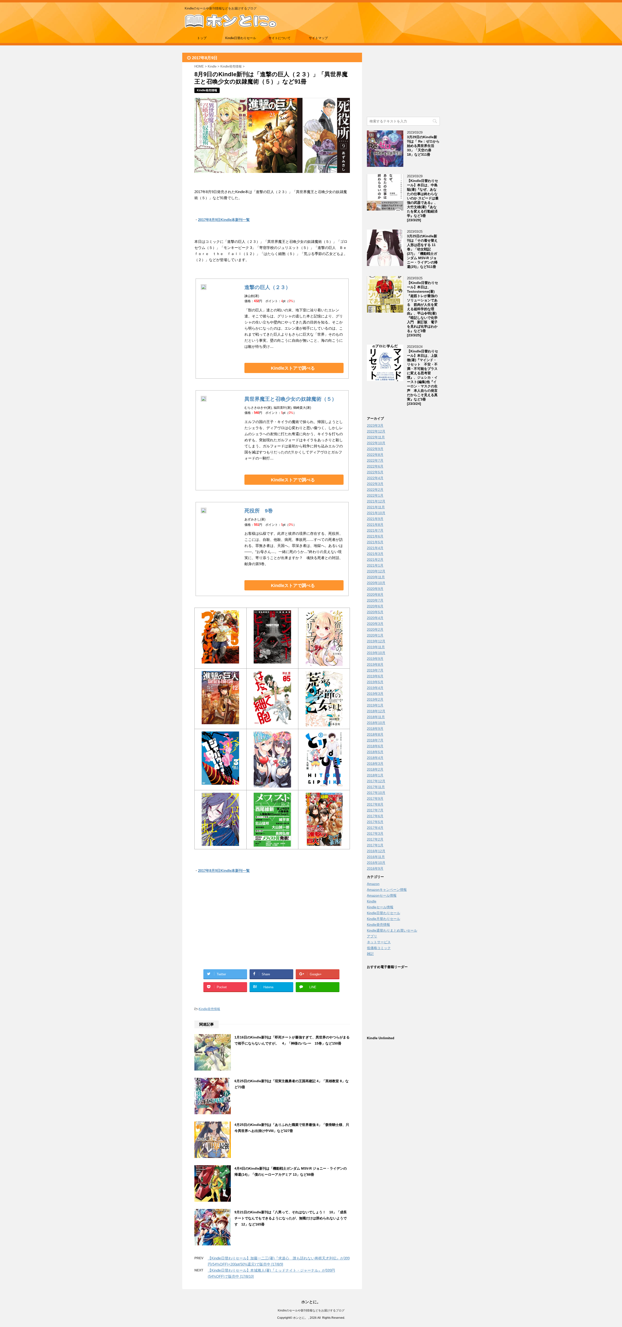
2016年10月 (376, 863)
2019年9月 (375, 659)
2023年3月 (375, 425)
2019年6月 (375, 676)
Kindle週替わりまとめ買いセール (392, 930)
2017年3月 (375, 833)
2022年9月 (375, 449)
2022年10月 (376, 443)
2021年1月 (375, 565)
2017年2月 (375, 839)
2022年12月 (376, 431)
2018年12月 (376, 711)
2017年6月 (375, 816)
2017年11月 (376, 787)
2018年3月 (375, 764)
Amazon (373, 884)
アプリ (372, 936)
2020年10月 (376, 583)
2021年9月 (375, 519)
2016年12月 (376, 851)
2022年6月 (375, 466)
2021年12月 (376, 501)
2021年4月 (375, 548)
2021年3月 (375, 554)
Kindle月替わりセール (383, 919)
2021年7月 (375, 530)
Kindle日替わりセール (240, 38)
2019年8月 (375, 664)
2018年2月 (375, 769)
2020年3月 (375, 624)
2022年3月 (375, 484)
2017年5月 (375, 822)
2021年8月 (375, 525)
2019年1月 (375, 705)
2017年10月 (376, 793)
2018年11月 (376, 717)
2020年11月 (376, 577)
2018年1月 (375, 775)
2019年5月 (375, 682)
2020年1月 (375, 635)
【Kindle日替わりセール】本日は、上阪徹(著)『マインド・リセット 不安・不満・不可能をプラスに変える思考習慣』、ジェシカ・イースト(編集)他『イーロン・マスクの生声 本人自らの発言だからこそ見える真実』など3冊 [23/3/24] (422, 377)
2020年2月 (375, 629)
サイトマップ (318, 38)
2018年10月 (376, 723)
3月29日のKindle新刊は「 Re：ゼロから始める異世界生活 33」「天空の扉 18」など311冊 (423, 145)
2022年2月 (375, 490)
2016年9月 (375, 868)
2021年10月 (376, 513)
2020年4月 (375, 618)
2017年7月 (375, 810)
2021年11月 (376, 507)
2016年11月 (376, 857)
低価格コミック (379, 948)
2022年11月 (376, 437)
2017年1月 (375, 845)
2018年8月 (375, 734)
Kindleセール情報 (380, 907)
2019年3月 (375, 694)
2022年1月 (375, 495)
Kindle (371, 901)
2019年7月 (375, 670)
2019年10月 (376, 653)
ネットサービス (379, 942)
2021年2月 (375, 559)
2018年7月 (375, 740)
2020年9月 (375, 589)
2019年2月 (375, 699)
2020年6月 (375, 606)
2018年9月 (375, 729)
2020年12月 (376, 571)
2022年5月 (375, 472)
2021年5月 (375, 542)
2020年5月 (375, 612)
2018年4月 (375, 758)
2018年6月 (375, 746)
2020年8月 (375, 594)
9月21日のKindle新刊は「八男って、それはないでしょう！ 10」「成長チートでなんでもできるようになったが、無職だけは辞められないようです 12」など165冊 (290, 1218)
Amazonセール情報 (382, 895)
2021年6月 (375, 536)
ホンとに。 (311, 1302)
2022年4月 (375, 478)
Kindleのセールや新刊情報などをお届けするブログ (311, 1310)
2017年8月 (375, 804)
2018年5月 (375, 752)
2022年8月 (375, 455)
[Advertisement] (233, 927)
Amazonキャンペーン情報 (387, 890)
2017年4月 (375, 828)
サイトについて (279, 38)
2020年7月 (375, 600)
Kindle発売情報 (209, 1009)
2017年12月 (376, 781)
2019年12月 (376, 641)
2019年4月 (375, 688)
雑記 (370, 954)
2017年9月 (375, 798)
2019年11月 (376, 647)
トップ (202, 38)
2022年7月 (375, 460)
